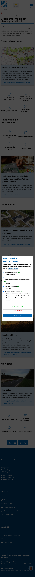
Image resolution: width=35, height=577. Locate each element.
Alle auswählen (17, 306)
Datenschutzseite (13, 269)
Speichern (17, 315)
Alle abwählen (17, 311)
